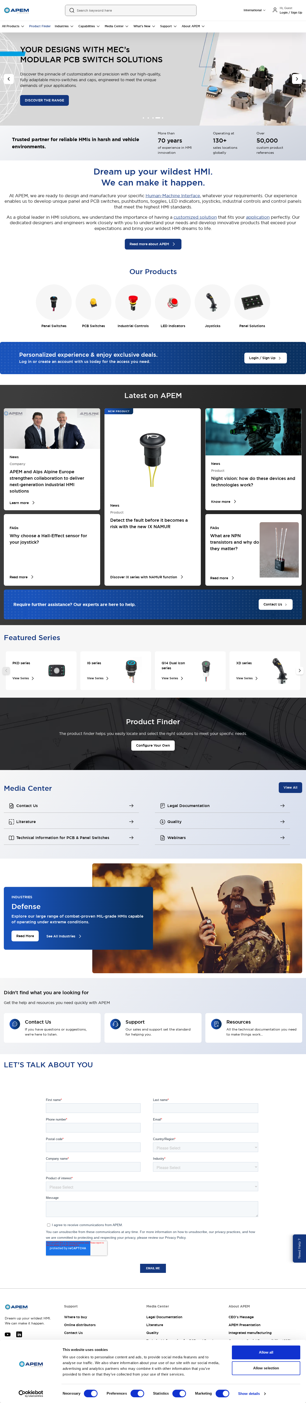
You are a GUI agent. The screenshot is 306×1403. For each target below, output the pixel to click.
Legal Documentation (164, 1317)
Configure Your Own (153, 745)
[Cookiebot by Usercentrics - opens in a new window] (31, 1393)
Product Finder (40, 26)
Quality (152, 1333)
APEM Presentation (245, 1325)
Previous (6, 671)
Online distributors (80, 1325)
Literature (154, 1325)
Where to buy (75, 1317)
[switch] (137, 1393)
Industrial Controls (133, 326)
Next (300, 671)
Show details (249, 1394)
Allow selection (266, 1368)
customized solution (195, 217)
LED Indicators (173, 326)
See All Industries (60, 936)
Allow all (266, 1352)
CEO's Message (241, 1317)
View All (290, 787)
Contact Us (73, 1333)
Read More (25, 936)
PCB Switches (93, 326)
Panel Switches (53, 326)
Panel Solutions (252, 326)
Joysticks (212, 326)
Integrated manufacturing (250, 1333)
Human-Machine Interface (173, 195)
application (258, 217)
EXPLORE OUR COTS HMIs (47, 92)
